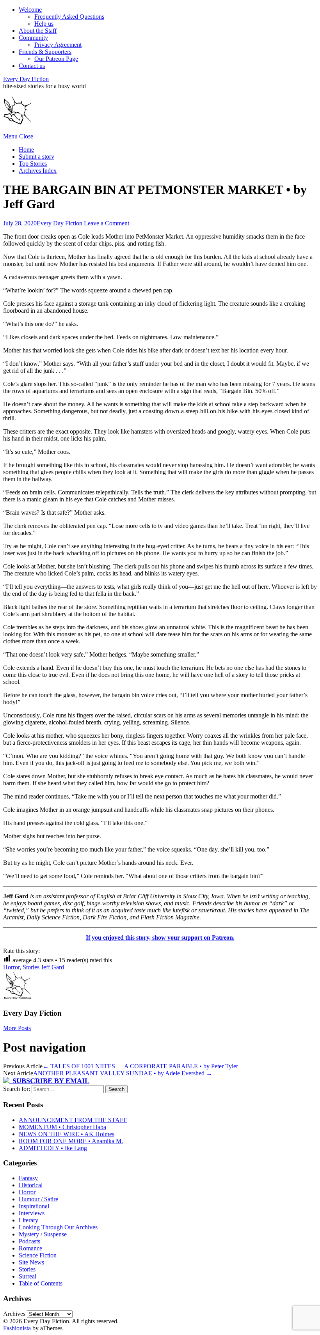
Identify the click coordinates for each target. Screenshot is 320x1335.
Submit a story (36, 156)
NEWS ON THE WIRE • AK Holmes (66, 1134)
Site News (31, 1262)
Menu (10, 136)
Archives (14, 1313)
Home (26, 149)
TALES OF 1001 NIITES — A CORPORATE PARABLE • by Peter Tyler (140, 1066)
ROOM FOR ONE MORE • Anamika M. (71, 1141)
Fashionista (17, 1328)
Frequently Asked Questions (69, 16)
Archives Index (38, 170)
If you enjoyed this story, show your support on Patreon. (160, 937)
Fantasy (28, 1178)
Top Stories (33, 163)
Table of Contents (40, 1283)
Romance (30, 1248)
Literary (28, 1220)
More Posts (17, 1028)
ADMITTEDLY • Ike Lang (53, 1148)
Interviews (31, 1213)
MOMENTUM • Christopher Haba (62, 1127)
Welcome (30, 9)
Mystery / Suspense (43, 1234)
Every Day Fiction (26, 79)
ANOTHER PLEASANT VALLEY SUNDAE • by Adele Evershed (122, 1073)
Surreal (27, 1276)
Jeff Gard (52, 967)
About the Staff (38, 30)
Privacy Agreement (58, 44)
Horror (11, 967)
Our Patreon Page (56, 58)
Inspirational (34, 1206)
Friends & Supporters (45, 51)
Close (26, 136)
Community (33, 37)
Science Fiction (38, 1255)
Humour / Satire (38, 1199)
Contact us (32, 65)
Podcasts (29, 1241)
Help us (43, 23)
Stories (31, 967)
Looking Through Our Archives (58, 1227)
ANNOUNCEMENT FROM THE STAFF (73, 1120)
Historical (31, 1185)
